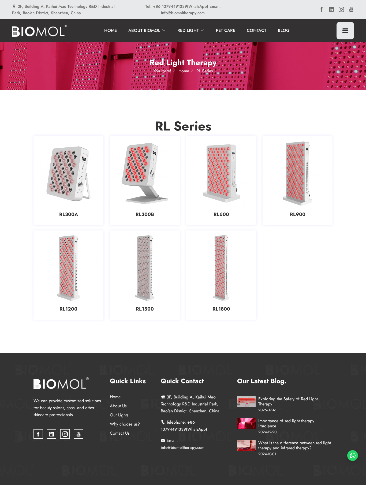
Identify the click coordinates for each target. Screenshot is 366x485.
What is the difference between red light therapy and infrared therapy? (294, 445)
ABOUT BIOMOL (145, 30)
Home (183, 71)
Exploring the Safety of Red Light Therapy (288, 401)
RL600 (221, 214)
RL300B (145, 214)
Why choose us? (125, 424)
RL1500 (145, 308)
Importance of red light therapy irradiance (286, 423)
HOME (110, 30)
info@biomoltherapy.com (182, 447)
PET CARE (225, 30)
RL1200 (68, 308)
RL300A (68, 214)
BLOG (284, 30)
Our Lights (119, 415)
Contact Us (119, 433)
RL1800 (221, 308)
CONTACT (256, 30)
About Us (118, 406)
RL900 (297, 214)
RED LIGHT (188, 30)
